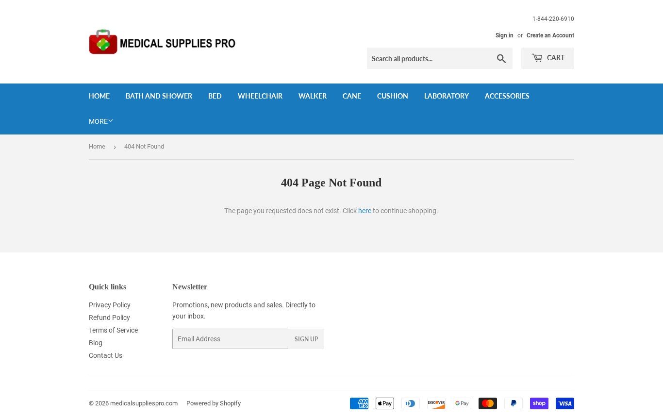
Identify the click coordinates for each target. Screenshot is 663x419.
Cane (352, 96)
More (98, 121)
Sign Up (306, 339)
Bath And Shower (159, 96)
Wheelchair (260, 96)
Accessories (507, 96)
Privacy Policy (110, 305)
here (364, 211)
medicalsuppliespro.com (144, 403)
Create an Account (550, 35)
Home (99, 96)
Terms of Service (113, 330)
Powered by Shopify (213, 403)
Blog (95, 343)
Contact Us (105, 355)
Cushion (392, 96)
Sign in (505, 35)
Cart (555, 57)
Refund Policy (109, 317)
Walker (312, 96)
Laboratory (446, 96)
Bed (215, 96)
